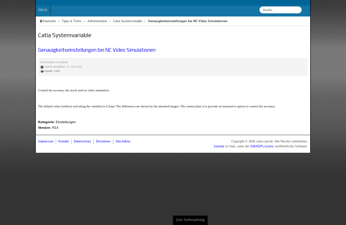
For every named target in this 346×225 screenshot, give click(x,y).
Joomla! (254, 146)
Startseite (13, 21)
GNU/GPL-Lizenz (297, 146)
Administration (62, 21)
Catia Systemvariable (92, 21)
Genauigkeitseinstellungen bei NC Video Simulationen (61, 50)
